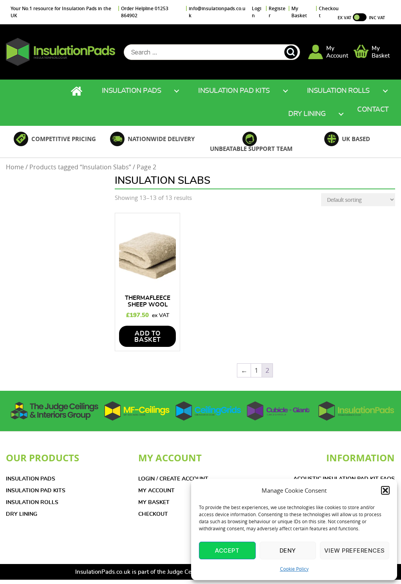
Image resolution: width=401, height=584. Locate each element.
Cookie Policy (294, 569)
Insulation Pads (131, 90)
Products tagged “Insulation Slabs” (80, 167)
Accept (227, 550)
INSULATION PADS (30, 479)
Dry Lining (306, 114)
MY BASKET (154, 502)
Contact (373, 109)
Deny (288, 550)
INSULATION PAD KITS (35, 490)
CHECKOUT (153, 514)
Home (77, 91)
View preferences (354, 550)
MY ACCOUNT (156, 490)
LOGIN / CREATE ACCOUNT (173, 479)
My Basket (299, 12)
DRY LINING (21, 514)
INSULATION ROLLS (32, 502)
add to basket (147, 336)
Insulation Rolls (338, 90)
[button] (385, 490)
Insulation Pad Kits (234, 90)
